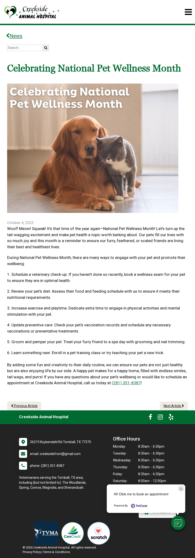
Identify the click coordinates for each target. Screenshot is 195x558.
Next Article (173, 406)
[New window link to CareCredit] (74, 533)
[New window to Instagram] (160, 418)
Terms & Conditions (56, 552)
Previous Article (25, 406)
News (16, 36)
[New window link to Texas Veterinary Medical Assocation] (47, 533)
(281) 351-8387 (126, 382)
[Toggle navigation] (188, 12)
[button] (178, 523)
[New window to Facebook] (150, 418)
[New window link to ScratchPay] (100, 533)
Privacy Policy (32, 552)
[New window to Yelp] (171, 418)
